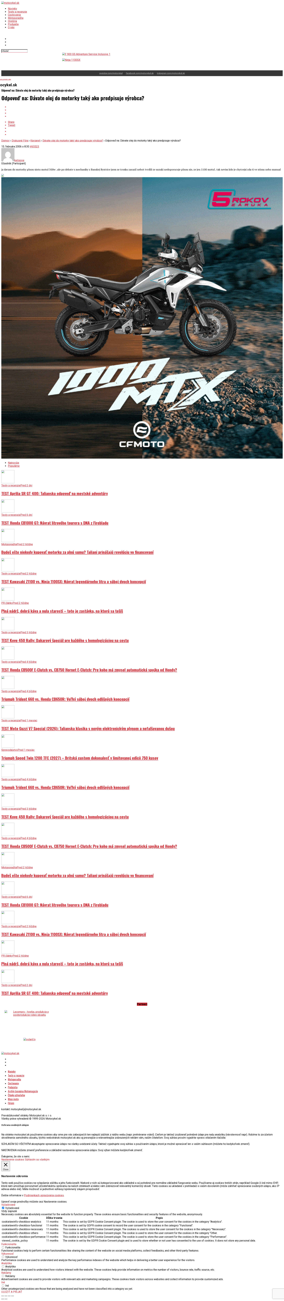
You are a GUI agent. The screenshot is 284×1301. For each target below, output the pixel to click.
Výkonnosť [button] (7, 1250)
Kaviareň (35, 137)
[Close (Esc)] (2, 1292)
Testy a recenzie (17, 11)
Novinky (12, 8)
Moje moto (13, 1096)
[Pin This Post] (145, 110)
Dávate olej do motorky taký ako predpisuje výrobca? (73, 137)
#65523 (34, 143)
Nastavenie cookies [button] (12, 1156)
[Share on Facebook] (145, 103)
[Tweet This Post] (145, 106)
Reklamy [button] (6, 1269)
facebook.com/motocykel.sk (140, 70)
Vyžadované (12, 1204)
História (12, 21)
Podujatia (13, 24)
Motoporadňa (15, 18)
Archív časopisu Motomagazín (23, 1088)
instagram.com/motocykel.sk (171, 70)
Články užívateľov (16, 1092)
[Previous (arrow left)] (2, 1295)
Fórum (11, 1100)
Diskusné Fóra (20, 137)
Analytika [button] (6, 1260)
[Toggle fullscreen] (9, 1292)
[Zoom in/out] (12, 1292)
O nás (11, 27)
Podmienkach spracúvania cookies (44, 1192)
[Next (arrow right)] (6, 1295)
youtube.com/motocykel (111, 70)
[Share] (6, 1292)
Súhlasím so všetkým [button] (37, 1156)
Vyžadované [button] (8, 1201)
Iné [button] (3, 1279)
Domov (5, 137)
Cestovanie (14, 14)
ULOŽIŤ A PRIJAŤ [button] (11, 1288)
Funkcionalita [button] (8, 1241)
